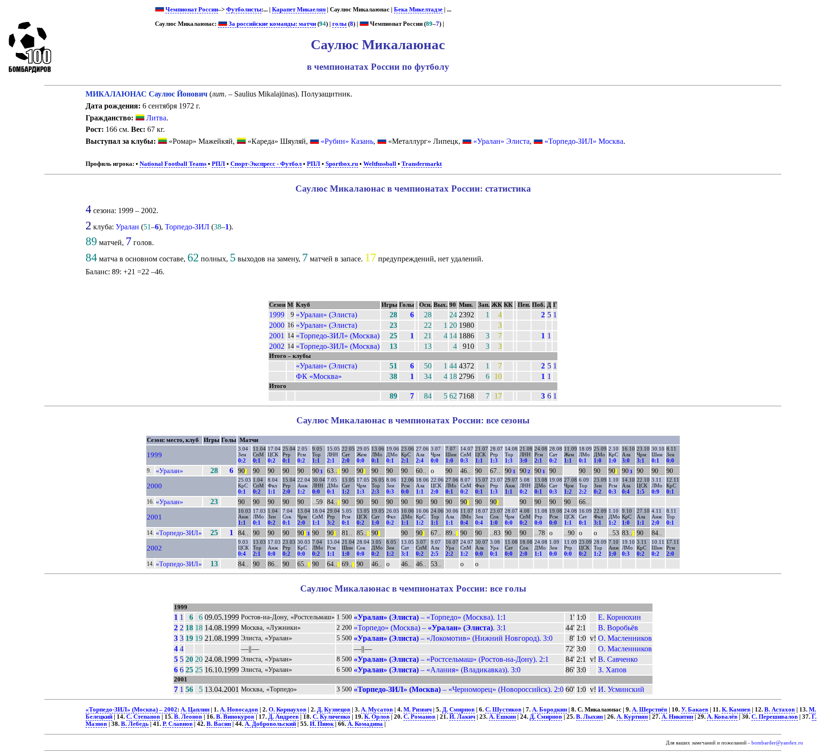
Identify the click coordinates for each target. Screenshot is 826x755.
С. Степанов (143, 716)
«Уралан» (169, 471)
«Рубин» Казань (347, 141)
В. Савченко (618, 659)
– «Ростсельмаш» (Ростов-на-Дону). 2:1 (451, 659)
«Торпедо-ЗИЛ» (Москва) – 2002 (131, 709)
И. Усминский (621, 689)
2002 (276, 346)
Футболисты (243, 9)
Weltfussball (379, 164)
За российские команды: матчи (271, 24)
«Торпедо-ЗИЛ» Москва (583, 141)
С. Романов (419, 716)
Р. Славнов (178, 724)
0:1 (257, 460)
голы (339, 24)
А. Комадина (365, 724)
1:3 (494, 460)
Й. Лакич (462, 716)
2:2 (583, 491)
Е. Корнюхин (619, 617)
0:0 (360, 460)
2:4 (420, 460)
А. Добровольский (270, 724)
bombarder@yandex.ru (777, 742)
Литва (155, 118)
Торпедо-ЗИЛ (187, 227)
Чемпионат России (191, 9)
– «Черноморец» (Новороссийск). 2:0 (459, 689)
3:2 (331, 522)
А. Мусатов (377, 709)
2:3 (375, 491)
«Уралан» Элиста (501, 141)
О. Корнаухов (287, 709)
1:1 (316, 460)
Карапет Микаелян (299, 9)
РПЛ (218, 164)
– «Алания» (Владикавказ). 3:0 (437, 670)
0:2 (242, 460)
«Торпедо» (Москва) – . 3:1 (430, 628)
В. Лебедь (135, 724)
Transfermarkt (422, 164)
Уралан (127, 227)
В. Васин (218, 724)
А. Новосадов (239, 709)
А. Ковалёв (722, 716)
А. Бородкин (549, 709)
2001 (276, 336)
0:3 (464, 460)
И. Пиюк (322, 724)
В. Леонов (188, 716)
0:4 (626, 491)
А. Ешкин (502, 716)
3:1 (640, 460)
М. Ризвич (417, 709)
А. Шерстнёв (649, 709)
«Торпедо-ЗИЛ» (179, 533)
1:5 (640, 491)
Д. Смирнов (458, 709)
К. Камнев (736, 709)
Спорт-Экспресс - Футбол (266, 164)
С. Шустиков (503, 709)
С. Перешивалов (774, 716)
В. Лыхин (589, 716)
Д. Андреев (283, 716)
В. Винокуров (235, 716)
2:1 (331, 460)
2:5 (434, 553)
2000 (276, 325)
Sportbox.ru (342, 164)
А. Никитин (677, 716)
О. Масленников (625, 638)
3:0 (523, 460)
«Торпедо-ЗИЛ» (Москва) (338, 336)
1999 (276, 315)
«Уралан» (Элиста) (326, 315)
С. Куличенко (331, 716)
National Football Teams (173, 164)
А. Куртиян (632, 716)
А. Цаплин (195, 709)
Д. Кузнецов (333, 709)
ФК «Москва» (319, 376)
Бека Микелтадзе (418, 9)
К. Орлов (377, 716)
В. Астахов (779, 709)
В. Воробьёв (618, 628)
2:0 (345, 460)
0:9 (655, 491)
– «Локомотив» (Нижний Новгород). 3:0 (453, 638)
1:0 (449, 460)
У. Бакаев (694, 709)
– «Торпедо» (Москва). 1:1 (430, 617)
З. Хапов (612, 670)
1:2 (301, 491)
